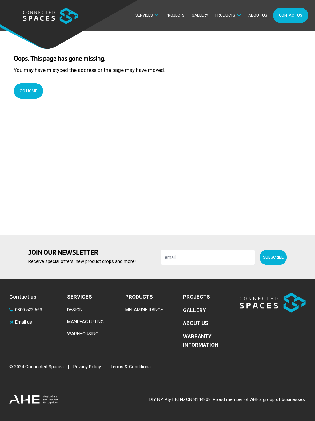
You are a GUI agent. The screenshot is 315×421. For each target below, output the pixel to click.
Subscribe (273, 257)
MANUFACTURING (85, 322)
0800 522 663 (28, 310)
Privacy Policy (87, 367)
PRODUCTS (139, 297)
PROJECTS (196, 297)
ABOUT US (195, 323)
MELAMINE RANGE (144, 310)
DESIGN (74, 310)
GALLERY (194, 310)
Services (144, 15)
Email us (23, 322)
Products (225, 15)
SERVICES (79, 297)
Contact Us (290, 15)
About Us (257, 15)
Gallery (200, 15)
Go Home (28, 90)
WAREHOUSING (82, 334)
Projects (175, 15)
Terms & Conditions (130, 367)
